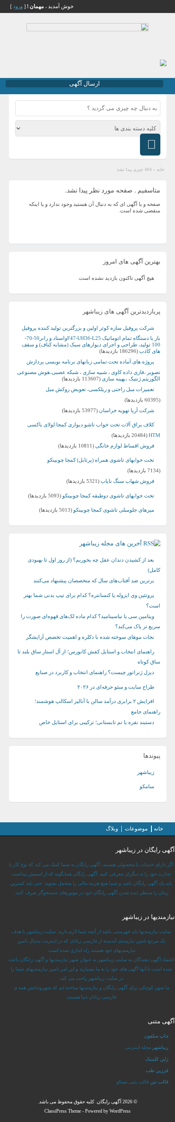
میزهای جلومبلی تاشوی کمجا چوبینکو (113, 510)
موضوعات (136, 829)
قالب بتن (159, 1082)
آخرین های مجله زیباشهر (110, 543)
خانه (160, 169)
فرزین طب (157, 1070)
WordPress (120, 1111)
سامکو (147, 786)
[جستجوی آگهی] (150, 145)
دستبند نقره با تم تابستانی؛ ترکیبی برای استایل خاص (96, 722)
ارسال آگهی (84, 83)
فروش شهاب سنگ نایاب (127, 481)
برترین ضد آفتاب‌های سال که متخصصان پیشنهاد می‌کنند (93, 580)
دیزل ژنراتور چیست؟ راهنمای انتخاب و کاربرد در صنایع (94, 672)
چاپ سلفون (156, 1036)
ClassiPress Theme (62, 1111)
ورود (18, 6)
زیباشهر (145, 772)
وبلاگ (112, 829)
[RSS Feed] (160, 6)
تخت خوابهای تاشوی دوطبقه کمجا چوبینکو (108, 496)
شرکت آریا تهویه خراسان (126, 410)
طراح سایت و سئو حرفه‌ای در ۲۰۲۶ (115, 687)
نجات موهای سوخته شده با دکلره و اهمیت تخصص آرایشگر (90, 637)
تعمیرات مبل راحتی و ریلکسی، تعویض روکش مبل (100, 389)
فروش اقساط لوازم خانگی (124, 446)
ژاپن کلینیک (156, 1059)
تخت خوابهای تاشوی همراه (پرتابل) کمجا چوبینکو (100, 460)
